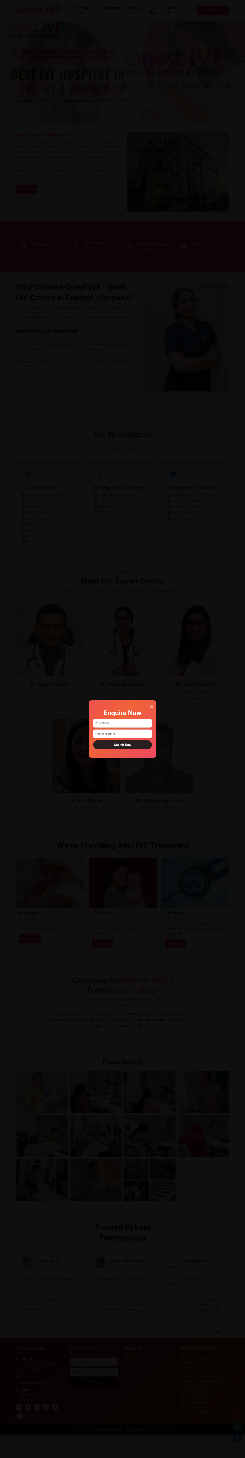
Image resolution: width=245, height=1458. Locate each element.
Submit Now (122, 744)
